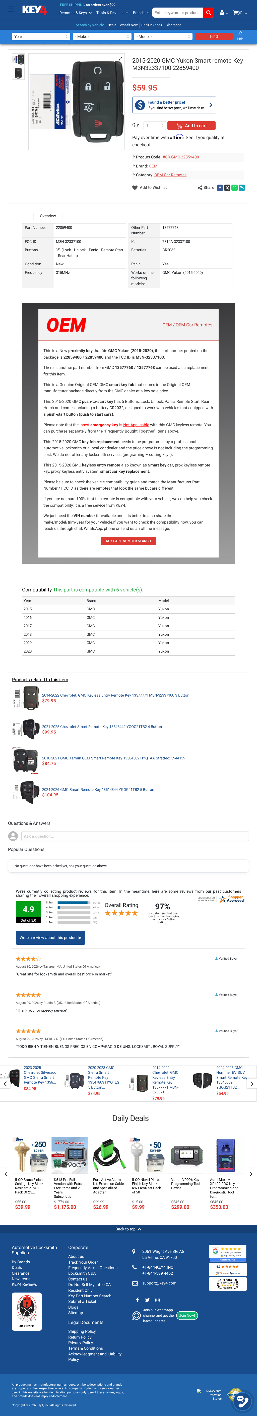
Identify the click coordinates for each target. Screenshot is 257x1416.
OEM (153, 166)
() (240, 13)
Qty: (136, 124)
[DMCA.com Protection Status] (209, 1395)
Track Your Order (83, 1262)
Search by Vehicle (90, 25)
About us (76, 1256)
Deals (112, 25)
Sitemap (75, 1312)
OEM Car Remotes (170, 175)
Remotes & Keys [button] (73, 13)
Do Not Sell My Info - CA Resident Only (89, 1287)
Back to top (125, 1229)
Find (214, 36)
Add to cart (196, 125)
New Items (21, 1278)
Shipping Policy (82, 1331)
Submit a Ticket (82, 1301)
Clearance (173, 25)
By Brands (21, 1262)
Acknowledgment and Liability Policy (95, 1357)
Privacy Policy (80, 1342)
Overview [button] (48, 215)
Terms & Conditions (85, 1348)
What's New (129, 25)
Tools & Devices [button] (109, 13)
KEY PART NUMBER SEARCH (128, 541)
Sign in (222, 12)
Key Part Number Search (89, 1296)
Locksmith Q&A (82, 1273)
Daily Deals (130, 1118)
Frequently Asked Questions (92, 1267)
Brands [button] (139, 13)
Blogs (73, 1307)
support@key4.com (159, 1283)
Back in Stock (151, 25)
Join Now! (187, 1315)
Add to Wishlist (153, 187)
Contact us (77, 1279)
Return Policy (80, 1337)
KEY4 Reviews (24, 1284)
